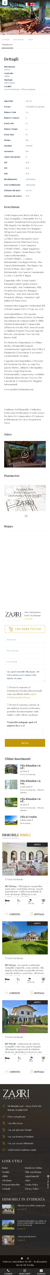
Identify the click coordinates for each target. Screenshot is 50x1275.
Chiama (8, 1273)
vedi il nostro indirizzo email (22, 1149)
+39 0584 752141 (15, 1123)
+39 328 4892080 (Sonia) (20, 1129)
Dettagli (5, 39)
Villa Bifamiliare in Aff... (30, 767)
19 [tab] (20, 32)
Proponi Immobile (11, 1184)
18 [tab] (15, 32)
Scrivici (41, 1273)
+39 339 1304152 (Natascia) (20, 1143)
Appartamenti (32, 1176)
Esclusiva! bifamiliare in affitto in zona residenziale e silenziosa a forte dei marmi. (31, 1223)
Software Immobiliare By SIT (17, 1261)
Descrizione (18, 39)
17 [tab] (10, 32)
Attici (27, 1180)
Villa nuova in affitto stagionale (31, 1205)
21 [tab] (30, 32)
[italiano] (26, 4)
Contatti (6, 1188)
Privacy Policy (32, 1188)
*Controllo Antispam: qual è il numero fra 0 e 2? (22, 724)
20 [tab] (25, 32)
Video (30, 39)
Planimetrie (7, 44)
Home (5, 1167)
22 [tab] (35, 32)
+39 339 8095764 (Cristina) (21, 1136)
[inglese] (32, 4)
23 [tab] (40, 32)
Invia (25, 743)
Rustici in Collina (33, 1167)
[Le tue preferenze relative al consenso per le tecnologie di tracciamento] (5, 2)
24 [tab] (45, 32)
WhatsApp (24, 1273)
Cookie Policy (31, 1184)
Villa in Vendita (28, 816)
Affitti (5, 1176)
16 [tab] (5, 32)
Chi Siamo (7, 1180)
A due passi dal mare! (26, 1236)
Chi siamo (28, 619)
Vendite (6, 1172)
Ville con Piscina (33, 1172)
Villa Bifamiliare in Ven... (30, 782)
